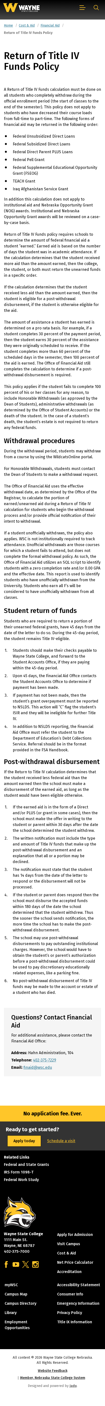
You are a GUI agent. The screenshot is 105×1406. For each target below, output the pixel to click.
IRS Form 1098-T (18, 1172)
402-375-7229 (44, 1060)
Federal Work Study (21, 1179)
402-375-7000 (17, 1251)
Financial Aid (50, 25)
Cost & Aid (27, 25)
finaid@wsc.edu (37, 1067)
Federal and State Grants (26, 1164)
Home (8, 25)
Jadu (73, 1386)
